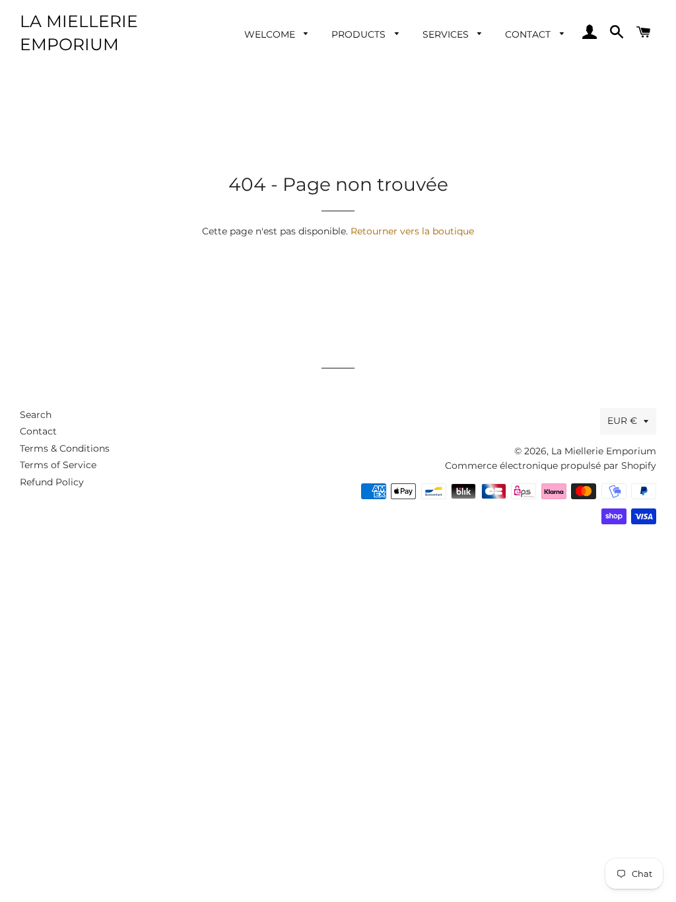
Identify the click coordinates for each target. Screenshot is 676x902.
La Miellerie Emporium (79, 32)
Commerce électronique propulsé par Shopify (550, 465)
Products (359, 34)
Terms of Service (58, 465)
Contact (529, 34)
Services (446, 34)
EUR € (622, 421)
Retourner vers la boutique (412, 231)
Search (35, 415)
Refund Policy (52, 482)
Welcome (271, 34)
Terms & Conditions (65, 448)
